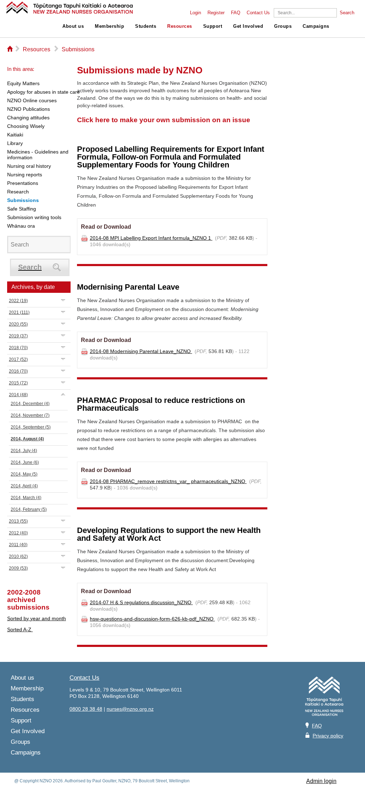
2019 (18, 335)
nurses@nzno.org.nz (130, 709)
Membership (109, 26)
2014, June (25, 462)
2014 (18, 394)
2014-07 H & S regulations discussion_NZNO (141, 602)
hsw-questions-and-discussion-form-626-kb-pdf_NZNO (152, 619)
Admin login (321, 781)
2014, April (24, 485)
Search (347, 12)
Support (212, 26)
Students (145, 26)
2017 (18, 359)
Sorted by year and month (36, 618)
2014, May (24, 474)
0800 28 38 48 (86, 709)
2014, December (30, 403)
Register (216, 12)
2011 (18, 544)
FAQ (235, 12)
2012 (18, 532)
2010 (18, 556)
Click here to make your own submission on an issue (163, 120)
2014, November (30, 415)
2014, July (24, 450)
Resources (179, 26)
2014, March (26, 497)
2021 (19, 312)
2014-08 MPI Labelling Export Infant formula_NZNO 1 (151, 238)
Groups (283, 26)
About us (73, 26)
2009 (18, 568)
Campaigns (316, 26)
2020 (18, 324)
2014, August (27, 438)
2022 (18, 300)
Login (195, 12)
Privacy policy (328, 735)
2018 (18, 347)
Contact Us (258, 12)
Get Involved (248, 26)
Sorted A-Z (20, 629)
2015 (18, 382)
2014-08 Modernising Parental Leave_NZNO (141, 351)
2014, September (31, 427)
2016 (18, 371)
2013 (18, 521)
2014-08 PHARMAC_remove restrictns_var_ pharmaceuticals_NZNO (168, 481)
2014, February (29, 509)
